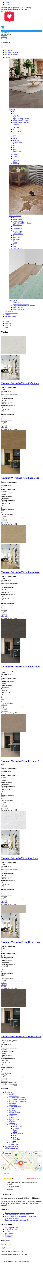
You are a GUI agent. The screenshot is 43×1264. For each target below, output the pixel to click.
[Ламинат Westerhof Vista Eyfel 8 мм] (21, 358)
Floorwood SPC (18, 234)
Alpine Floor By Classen (20, 120)
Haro (14, 135)
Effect (15, 1132)
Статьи (7, 4)
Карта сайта (9, 1235)
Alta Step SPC (17, 225)
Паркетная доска (12, 54)
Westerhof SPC (17, 248)
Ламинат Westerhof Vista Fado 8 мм (20, 477)
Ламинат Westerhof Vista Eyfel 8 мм (20, 383)
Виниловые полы (12, 52)
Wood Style (16, 163)
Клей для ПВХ (18, 307)
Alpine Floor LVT (18, 219)
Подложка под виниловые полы (24, 306)
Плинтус (16, 302)
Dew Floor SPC (18, 228)
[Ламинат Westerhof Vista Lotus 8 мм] (21, 547)
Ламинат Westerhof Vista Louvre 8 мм (21, 666)
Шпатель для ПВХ (19, 309)
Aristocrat (16, 1128)
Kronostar (16, 140)
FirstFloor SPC (17, 232)
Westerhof (16, 160)
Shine (14, 1135)
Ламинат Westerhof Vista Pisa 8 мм (19, 858)
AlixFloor (16, 115)
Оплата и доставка (11, 313)
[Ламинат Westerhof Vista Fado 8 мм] (21, 452)
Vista (14, 1141)
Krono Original (17, 142)
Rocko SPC (16, 237)
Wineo (15, 162)
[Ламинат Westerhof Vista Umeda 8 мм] (21, 1011)
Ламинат (9, 50)
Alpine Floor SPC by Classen (22, 223)
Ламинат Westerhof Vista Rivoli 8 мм (20, 942)
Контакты (8, 1237)
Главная (7, 2)
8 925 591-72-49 (6, 11)
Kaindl (15, 138)
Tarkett (15, 155)
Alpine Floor (17, 117)
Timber (15, 156)
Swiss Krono (17, 151)
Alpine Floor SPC (18, 221)
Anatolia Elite (17, 1126)
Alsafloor (16, 124)
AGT (14, 113)
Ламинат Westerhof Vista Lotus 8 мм (20, 572)
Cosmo (15, 1130)
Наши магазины (10, 316)
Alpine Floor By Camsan (21, 119)
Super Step (16, 1139)
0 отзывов (4, 428)
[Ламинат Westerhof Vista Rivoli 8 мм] (21, 922)
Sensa (14, 149)
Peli (14, 146)
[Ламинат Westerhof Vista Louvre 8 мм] (21, 641)
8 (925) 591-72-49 (6, 38)
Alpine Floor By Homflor (21, 122)
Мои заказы (9, 1233)
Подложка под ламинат (21, 304)
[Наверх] (1, 1258)
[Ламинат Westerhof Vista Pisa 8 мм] (21, 833)
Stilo (14, 1137)
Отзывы (7, 315)
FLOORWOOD (18, 131)
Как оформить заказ (11, 1228)
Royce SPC (16, 239)
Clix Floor (16, 128)
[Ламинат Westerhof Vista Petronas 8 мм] (21, 736)
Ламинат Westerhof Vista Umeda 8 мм (21, 1036)
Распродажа (9, 311)
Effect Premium (18, 1133)
